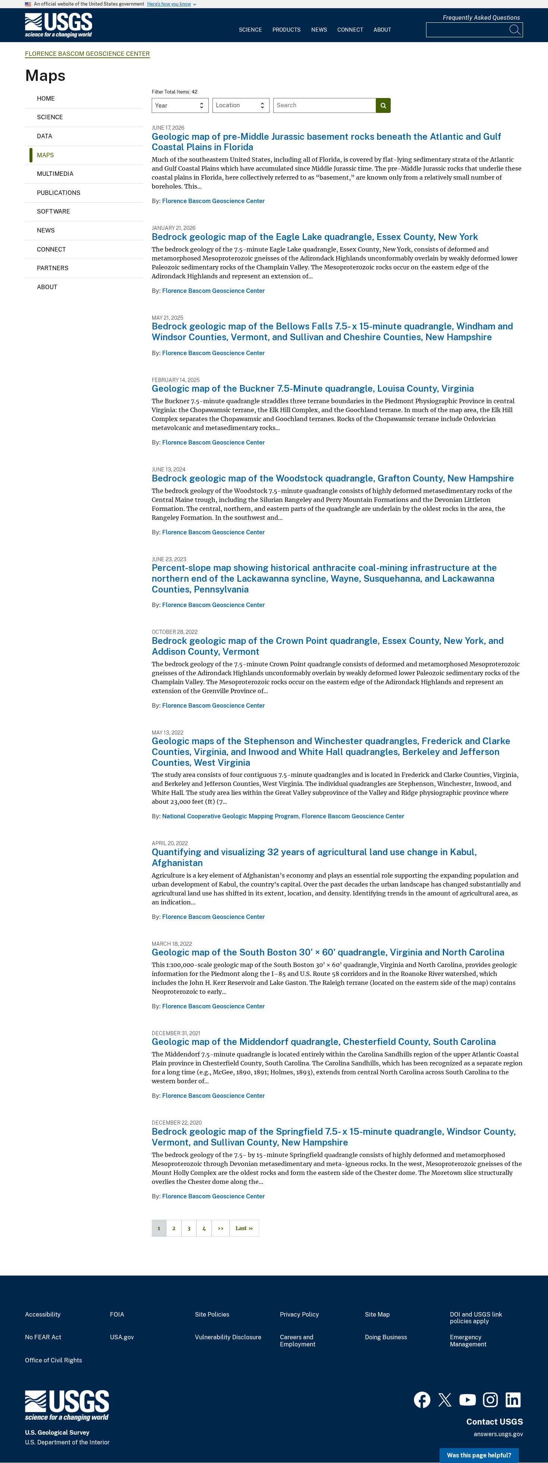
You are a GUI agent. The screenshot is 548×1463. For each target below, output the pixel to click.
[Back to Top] (521, 1436)
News (319, 30)
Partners (53, 268)
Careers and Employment (297, 1341)
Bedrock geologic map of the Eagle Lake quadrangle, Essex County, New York (315, 236)
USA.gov (122, 1337)
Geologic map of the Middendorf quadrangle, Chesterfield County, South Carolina (324, 1041)
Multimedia (55, 173)
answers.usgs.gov (498, 1434)
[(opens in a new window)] (422, 1399)
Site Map (377, 1314)
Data (44, 136)
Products (286, 30)
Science (250, 30)
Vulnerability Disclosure (228, 1337)
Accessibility (43, 1314)
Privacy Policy (299, 1314)
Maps (45, 155)
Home (46, 98)
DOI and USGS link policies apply (476, 1318)
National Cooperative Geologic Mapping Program (230, 816)
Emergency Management (468, 1341)
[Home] (58, 36)
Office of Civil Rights (53, 1360)
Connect (350, 30)
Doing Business (386, 1337)
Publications (59, 192)
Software (53, 211)
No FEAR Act (43, 1337)
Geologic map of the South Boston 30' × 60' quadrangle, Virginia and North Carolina (328, 952)
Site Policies (212, 1314)
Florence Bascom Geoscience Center (87, 53)
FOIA (117, 1314)
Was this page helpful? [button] (479, 1455)
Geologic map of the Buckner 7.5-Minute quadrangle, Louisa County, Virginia (313, 388)
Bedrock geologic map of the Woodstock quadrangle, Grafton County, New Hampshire (333, 478)
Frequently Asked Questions (481, 17)
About (382, 30)
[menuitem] (250, 25)
